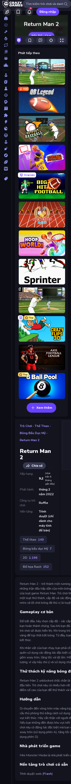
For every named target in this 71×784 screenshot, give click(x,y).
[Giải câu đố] (6, 108)
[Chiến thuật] (6, 101)
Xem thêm (44, 408)
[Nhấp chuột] (6, 148)
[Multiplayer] (6, 58)
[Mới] (6, 31)
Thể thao (42, 426)
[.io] (6, 128)
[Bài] (6, 81)
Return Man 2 (30, 440)
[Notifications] (29, 12)
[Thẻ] (6, 178)
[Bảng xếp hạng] (6, 65)
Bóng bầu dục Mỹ (33, 433)
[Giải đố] (6, 115)
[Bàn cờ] (6, 88)
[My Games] (18, 12)
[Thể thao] (6, 162)
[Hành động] (6, 122)
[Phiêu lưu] (6, 155)
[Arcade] (6, 75)
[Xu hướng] (6, 38)
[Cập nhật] (6, 45)
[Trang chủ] (6, 18)
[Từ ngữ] (6, 168)
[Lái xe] (6, 135)
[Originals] (6, 51)
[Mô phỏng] (6, 142)
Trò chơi (26, 426)
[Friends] (7, 12)
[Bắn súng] (6, 95)
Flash (47, 774)
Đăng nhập (47, 12)
